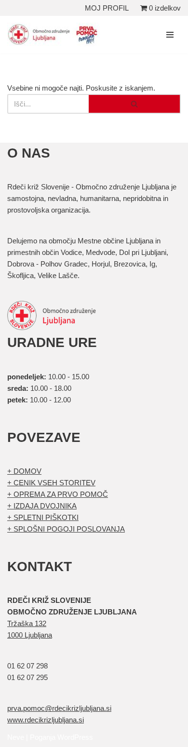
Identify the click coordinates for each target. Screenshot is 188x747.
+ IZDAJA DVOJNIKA (42, 506)
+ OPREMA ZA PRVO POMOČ (57, 494)
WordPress (75, 737)
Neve (15, 737)
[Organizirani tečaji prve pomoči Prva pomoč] (55, 35)
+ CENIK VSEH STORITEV (51, 483)
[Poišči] (135, 104)
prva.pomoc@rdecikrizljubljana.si (59, 708)
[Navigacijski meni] (170, 34)
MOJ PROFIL (107, 8)
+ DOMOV (24, 471)
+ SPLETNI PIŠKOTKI (43, 517)
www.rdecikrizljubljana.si (45, 720)
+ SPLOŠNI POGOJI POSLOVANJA (66, 529)
